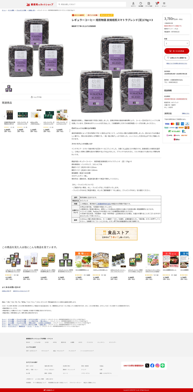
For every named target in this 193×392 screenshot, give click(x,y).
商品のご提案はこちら (90, 382)
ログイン (133, 6)
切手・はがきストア (31, 351)
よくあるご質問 (39, 379)
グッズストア (72, 351)
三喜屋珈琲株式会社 (103, 203)
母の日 (28, 342)
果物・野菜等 (85, 366)
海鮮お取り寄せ (49, 366)
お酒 (101, 369)
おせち (80, 342)
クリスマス (90, 342)
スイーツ (65, 373)
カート (157, 6)
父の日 (46, 342)
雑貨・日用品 (48, 373)
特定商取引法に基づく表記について (58, 382)
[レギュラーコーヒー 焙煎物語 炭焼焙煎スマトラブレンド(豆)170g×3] (9, 88)
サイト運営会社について (39, 382)
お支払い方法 (5, 291)
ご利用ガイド (29, 379)
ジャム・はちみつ (49, 369)
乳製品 (101, 366)
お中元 (55, 342)
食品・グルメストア (58, 351)
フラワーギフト (85, 373)
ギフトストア (45, 351)
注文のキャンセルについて (20, 291)
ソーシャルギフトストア (87, 351)
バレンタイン (101, 342)
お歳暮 (72, 342)
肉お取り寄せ (66, 366)
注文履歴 (140, 6)
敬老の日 (63, 342)
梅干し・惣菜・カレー (32, 369)
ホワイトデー (112, 342)
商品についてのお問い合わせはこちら (177, 63)
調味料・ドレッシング (69, 369)
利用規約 (28, 382)
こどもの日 (37, 342)
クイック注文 (148, 6)
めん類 (28, 373)
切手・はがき (29, 366)
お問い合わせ (49, 379)
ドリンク (83, 369)
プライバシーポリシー (76, 382)
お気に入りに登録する (178, 58)
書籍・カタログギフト (106, 373)
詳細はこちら (185, 113)
